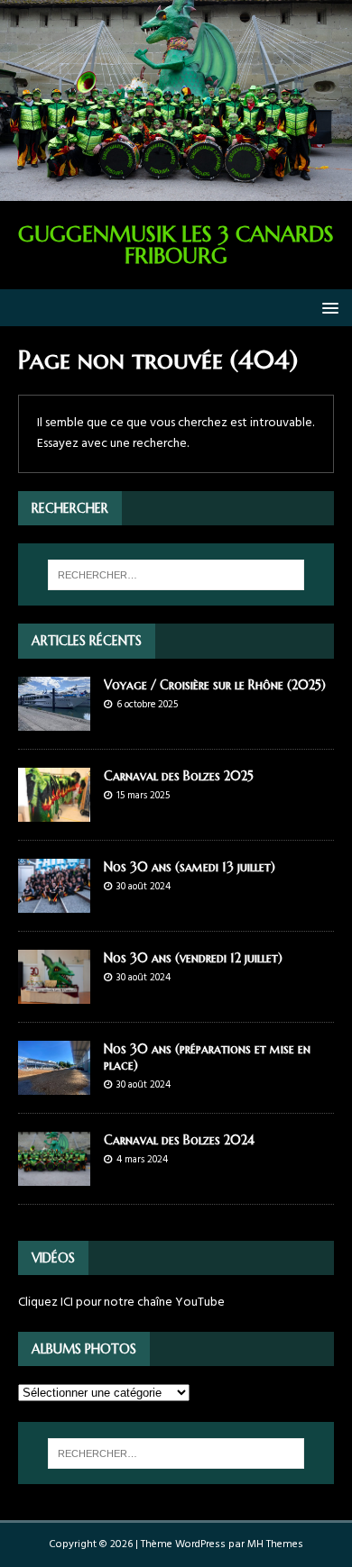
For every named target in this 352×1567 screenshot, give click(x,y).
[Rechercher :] (176, 575)
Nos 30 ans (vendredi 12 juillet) (193, 958)
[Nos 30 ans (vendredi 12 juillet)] (54, 993)
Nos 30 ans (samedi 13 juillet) (189, 867)
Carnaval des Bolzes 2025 (179, 776)
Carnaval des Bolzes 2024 (179, 1140)
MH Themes (275, 1544)
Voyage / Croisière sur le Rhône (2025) (215, 685)
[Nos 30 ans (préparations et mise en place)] (54, 1084)
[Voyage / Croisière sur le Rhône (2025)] (54, 719)
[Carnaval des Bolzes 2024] (54, 1175)
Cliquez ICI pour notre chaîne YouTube (121, 1302)
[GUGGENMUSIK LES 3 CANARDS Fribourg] (176, 190)
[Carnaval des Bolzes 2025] (54, 810)
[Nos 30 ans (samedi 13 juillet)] (54, 901)
